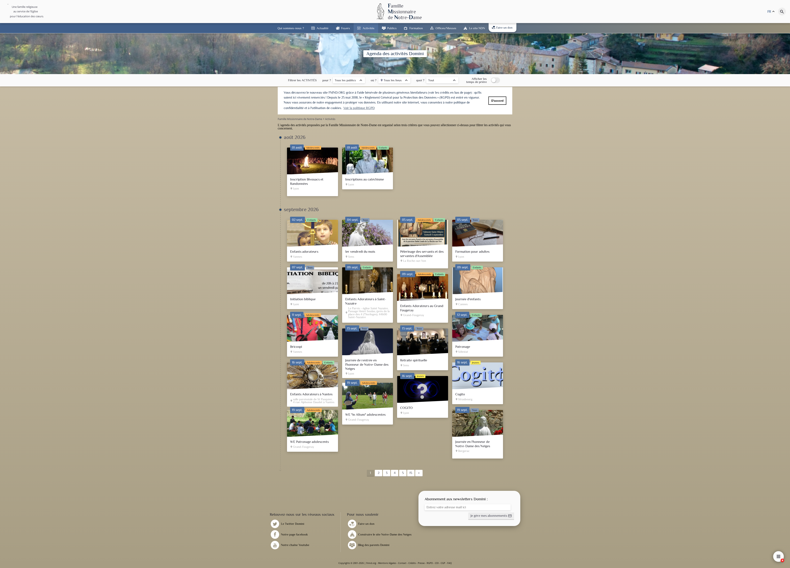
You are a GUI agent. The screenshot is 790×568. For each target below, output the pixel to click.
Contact (402, 563)
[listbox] (349, 80)
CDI (437, 563)
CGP (443, 563)
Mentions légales (387, 563)
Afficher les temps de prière (476, 80)
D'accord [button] (497, 100)
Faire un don (504, 27)
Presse (421, 563)
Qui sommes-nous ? (291, 28)
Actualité (322, 28)
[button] (491, 516)
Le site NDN (477, 28)
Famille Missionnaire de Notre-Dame (353, 125)
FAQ (449, 563)
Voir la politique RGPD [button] (359, 108)
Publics (392, 28)
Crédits (412, 563)
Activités (368, 28)
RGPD (430, 563)
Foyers (345, 28)
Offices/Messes (446, 28)
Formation (416, 28)
